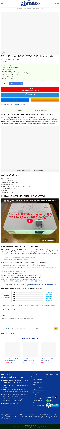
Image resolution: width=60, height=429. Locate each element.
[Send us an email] (56, 397)
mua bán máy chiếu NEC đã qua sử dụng (39, 250)
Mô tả (20, 110)
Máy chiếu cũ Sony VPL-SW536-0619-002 (47, 359)
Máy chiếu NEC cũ (38, 8)
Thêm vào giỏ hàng (16, 83)
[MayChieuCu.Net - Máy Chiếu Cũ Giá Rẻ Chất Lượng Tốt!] (30, 3)
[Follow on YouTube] (50, 400)
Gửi (56, 328)
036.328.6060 (17, 281)
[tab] (19, 110)
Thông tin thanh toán (40, 110)
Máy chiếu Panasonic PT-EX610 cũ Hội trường (11, 359)
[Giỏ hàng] (58, 3)
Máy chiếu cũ (27, 8)
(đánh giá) (11, 59)
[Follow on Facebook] (53, 397)
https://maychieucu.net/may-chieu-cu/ (43, 285)
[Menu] (2, 3)
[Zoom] (3, 52)
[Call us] (47, 400)
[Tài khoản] (55, 3)
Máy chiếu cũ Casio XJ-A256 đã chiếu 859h (29, 359)
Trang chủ (19, 8)
